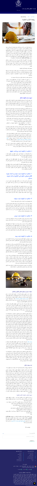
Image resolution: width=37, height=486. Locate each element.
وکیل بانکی (20, 455)
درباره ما (32, 460)
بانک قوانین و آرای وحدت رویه (30, 458)
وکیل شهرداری (20, 458)
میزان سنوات (29, 341)
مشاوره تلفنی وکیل (19, 454)
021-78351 (29, 469)
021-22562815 (19, 469)
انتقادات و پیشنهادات (31, 455)
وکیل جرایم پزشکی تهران (19, 459)
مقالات (28, 16)
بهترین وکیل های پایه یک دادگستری (18, 421)
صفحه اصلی (32, 16)
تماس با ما (32, 459)
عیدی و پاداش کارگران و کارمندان (22, 298)
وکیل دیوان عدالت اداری (19, 460)
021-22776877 (24, 469)
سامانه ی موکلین (31, 454)
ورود (3, 433)
